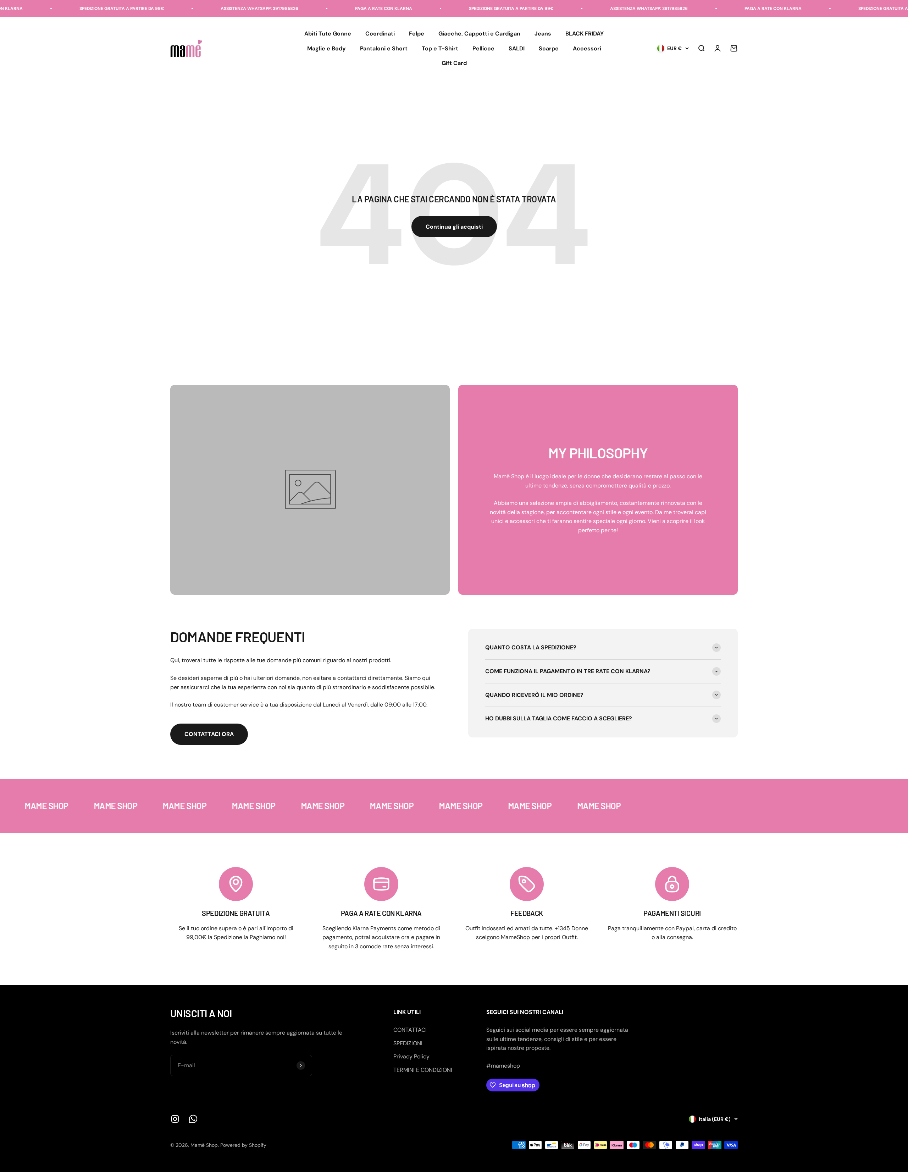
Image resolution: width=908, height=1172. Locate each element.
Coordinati (380, 33)
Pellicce (483, 48)
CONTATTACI (410, 1030)
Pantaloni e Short (384, 48)
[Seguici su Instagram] (175, 1119)
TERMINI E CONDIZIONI (422, 1070)
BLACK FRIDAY (584, 33)
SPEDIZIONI (407, 1043)
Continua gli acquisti (454, 226)
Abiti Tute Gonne (327, 33)
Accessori (587, 48)
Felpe (416, 33)
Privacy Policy (411, 1056)
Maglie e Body (326, 48)
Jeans (543, 33)
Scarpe (549, 48)
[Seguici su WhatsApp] (193, 1119)
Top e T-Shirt (440, 48)
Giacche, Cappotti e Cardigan (479, 33)
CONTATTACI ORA (209, 734)
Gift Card (454, 63)
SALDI (517, 48)
